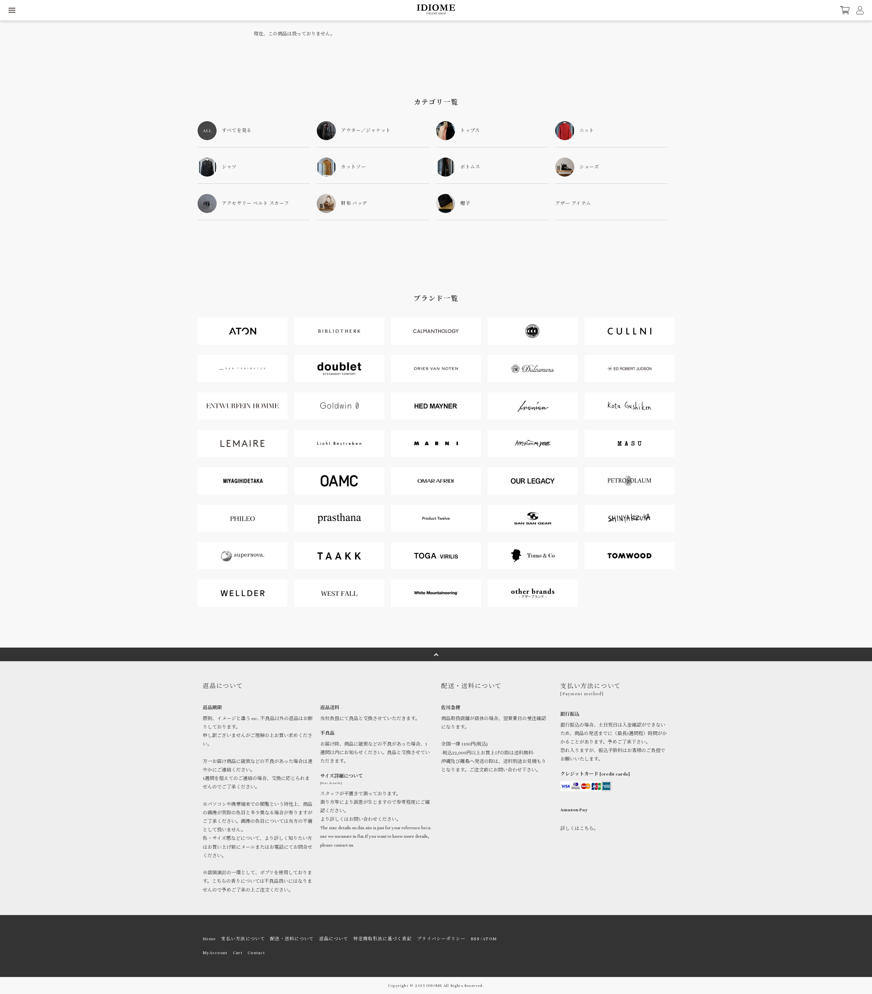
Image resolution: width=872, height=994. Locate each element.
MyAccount (215, 952)
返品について (333, 938)
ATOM (490, 938)
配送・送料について (292, 938)
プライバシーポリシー (441, 938)
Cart (238, 952)
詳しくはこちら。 (579, 828)
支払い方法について (243, 938)
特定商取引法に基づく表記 (382, 938)
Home (209, 938)
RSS (475, 938)
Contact (256, 952)
